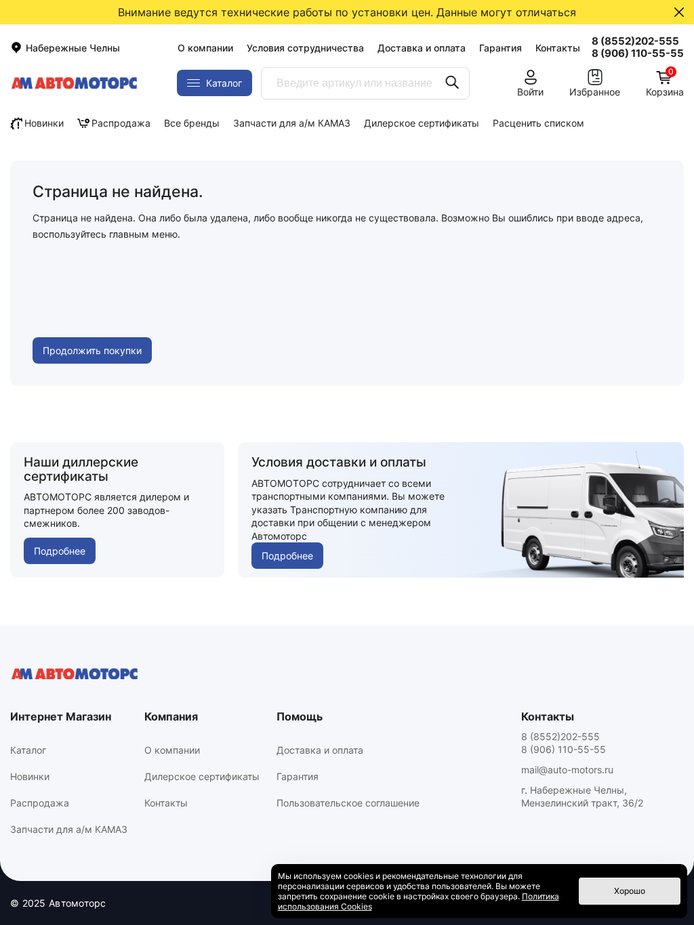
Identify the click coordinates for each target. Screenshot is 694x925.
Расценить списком (538, 123)
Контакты (557, 47)
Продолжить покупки (92, 350)
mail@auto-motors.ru (567, 769)
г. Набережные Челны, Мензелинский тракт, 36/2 (582, 796)
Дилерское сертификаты (421, 123)
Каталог (28, 750)
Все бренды (192, 123)
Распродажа (120, 123)
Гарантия (500, 47)
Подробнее (59, 551)
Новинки (44, 123)
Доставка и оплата (421, 47)
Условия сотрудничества (305, 47)
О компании (205, 47)
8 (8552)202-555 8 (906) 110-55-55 (563, 743)
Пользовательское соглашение (348, 803)
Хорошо (629, 891)
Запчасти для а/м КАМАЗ (291, 123)
